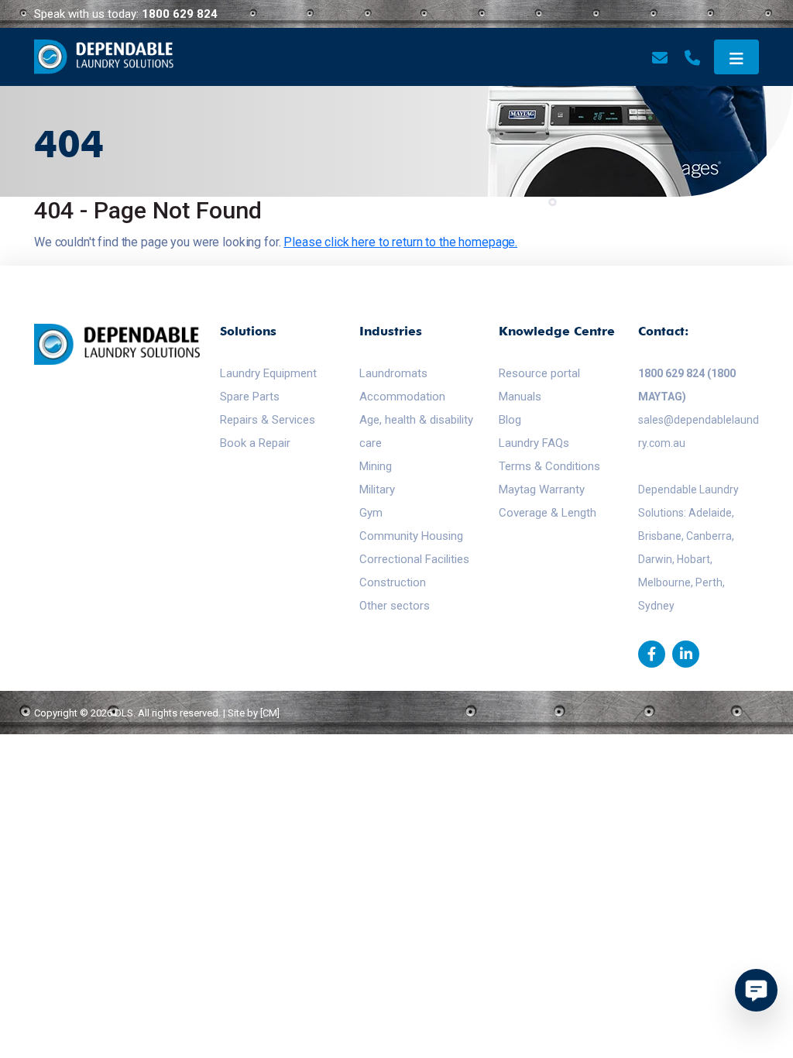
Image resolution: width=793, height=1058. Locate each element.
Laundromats (393, 373)
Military (377, 489)
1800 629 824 (180, 14)
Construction (392, 582)
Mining (375, 466)
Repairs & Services (267, 420)
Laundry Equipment (268, 373)
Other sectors (394, 606)
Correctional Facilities (414, 559)
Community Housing (411, 536)
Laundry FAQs (534, 443)
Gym (371, 513)
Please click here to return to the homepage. (400, 242)
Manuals (520, 397)
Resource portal (539, 373)
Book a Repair (255, 443)
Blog (510, 420)
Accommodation (402, 397)
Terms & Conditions (549, 466)
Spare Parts (250, 397)
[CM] (270, 713)
